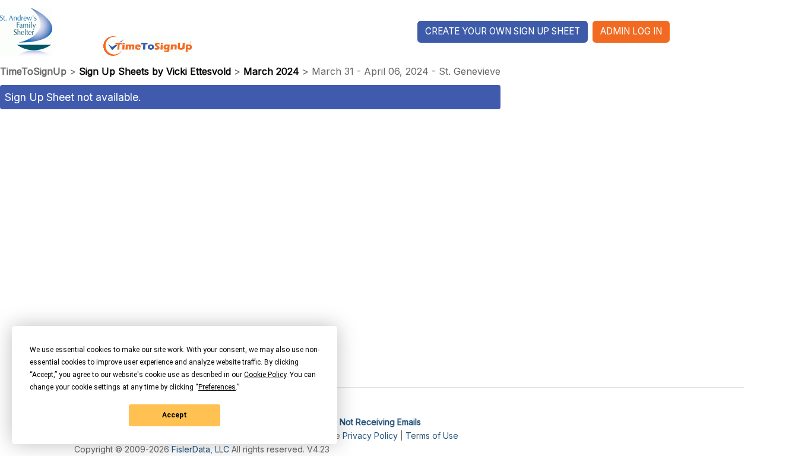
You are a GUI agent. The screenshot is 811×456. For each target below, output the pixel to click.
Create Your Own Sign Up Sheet (502, 31)
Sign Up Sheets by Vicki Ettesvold (155, 71)
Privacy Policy (370, 435)
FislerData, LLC (200, 449)
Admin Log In (631, 31)
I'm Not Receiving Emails (373, 422)
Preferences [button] (217, 387)
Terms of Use (432, 435)
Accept (174, 415)
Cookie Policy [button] (265, 374)
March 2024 (271, 71)
